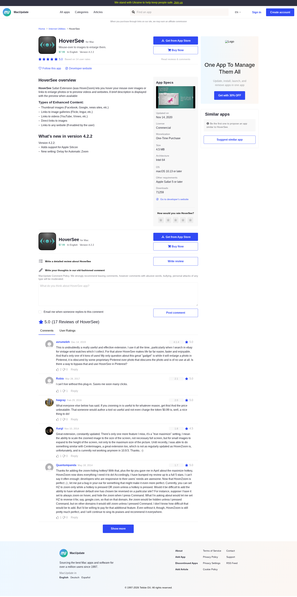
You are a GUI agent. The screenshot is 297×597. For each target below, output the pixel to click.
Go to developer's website (174, 199)
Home (41, 28)
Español (85, 577)
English (63, 577)
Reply (74, 369)
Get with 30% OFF (229, 95)
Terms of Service (212, 550)
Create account (280, 12)
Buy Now (178, 50)
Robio (60, 378)
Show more (118, 528)
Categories (81, 12)
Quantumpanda (66, 465)
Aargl (59, 428)
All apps (65, 12)
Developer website (80, 68)
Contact (230, 550)
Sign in (256, 12)
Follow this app (51, 68)
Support (230, 556)
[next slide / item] (192, 97)
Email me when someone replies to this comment (73, 311)
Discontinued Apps (186, 563)
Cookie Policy (210, 569)
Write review (176, 261)
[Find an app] (133, 12)
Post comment (175, 313)
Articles (98, 12)
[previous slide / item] (158, 97)
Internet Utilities (57, 28)
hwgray (61, 400)
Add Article (181, 569)
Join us (178, 2)
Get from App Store (178, 40)
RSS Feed (232, 563)
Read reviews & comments (175, 59)
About (179, 550)
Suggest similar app (230, 139)
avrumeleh (63, 342)
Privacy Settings (211, 563)
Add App (180, 556)
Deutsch (74, 577)
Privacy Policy (210, 556)
